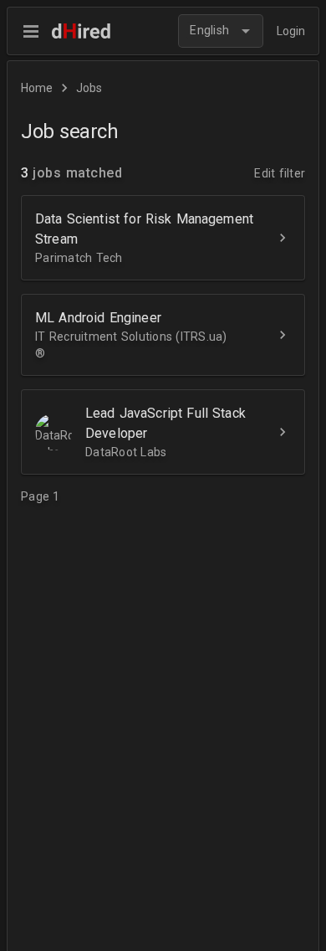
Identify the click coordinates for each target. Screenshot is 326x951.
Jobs (89, 88)
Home (37, 88)
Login (291, 31)
